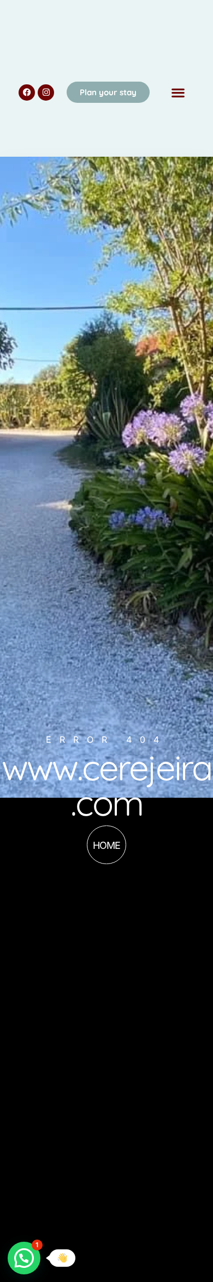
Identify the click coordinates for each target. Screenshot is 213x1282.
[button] (177, 92)
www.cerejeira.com (106, 784)
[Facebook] (27, 92)
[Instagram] (46, 92)
